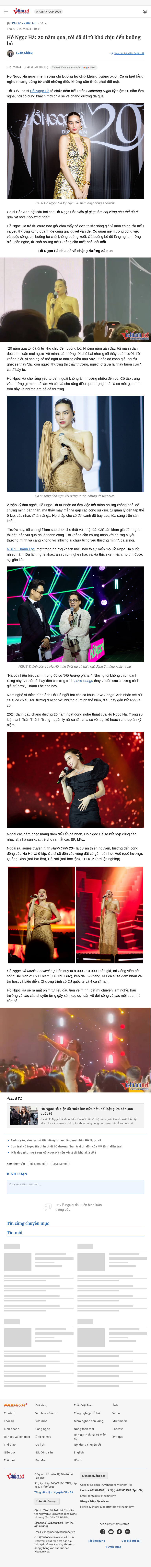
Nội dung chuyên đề (87, 1444)
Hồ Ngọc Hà (39, 91)
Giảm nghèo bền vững (88, 1421)
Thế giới (9, 1460)
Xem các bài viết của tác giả (129, 53)
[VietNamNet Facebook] (102, 1533)
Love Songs (60, 1164)
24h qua (117, 1437)
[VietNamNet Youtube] (111, 1533)
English (79, 1452)
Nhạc (44, 23)
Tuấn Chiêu (24, 53)
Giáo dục (10, 1452)
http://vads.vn (99, 1501)
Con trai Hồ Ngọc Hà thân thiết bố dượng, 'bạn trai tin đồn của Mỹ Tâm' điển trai (66, 1146)
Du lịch (40, 1444)
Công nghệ (42, 1429)
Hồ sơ (77, 1460)
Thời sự (9, 1421)
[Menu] (6, 11)
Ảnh (115, 1405)
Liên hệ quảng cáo (94, 1475)
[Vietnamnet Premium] (16, 1407)
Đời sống (41, 1405)
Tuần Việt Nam (83, 1405)
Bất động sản (44, 1452)
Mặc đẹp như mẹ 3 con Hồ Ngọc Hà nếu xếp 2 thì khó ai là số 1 (53, 1152)
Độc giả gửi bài (131, 1540)
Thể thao (10, 1444)
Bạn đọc (40, 1460)
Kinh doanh (11, 1429)
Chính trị (10, 1413)
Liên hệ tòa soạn (46, 1501)
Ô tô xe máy (43, 1437)
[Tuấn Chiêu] (10, 53)
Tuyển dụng (113, 1547)
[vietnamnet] (21, 14)
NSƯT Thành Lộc (21, 549)
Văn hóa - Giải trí (24, 23)
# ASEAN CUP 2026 (48, 11)
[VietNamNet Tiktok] (119, 1533)
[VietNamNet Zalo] (127, 1533)
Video (116, 1413)
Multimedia (120, 1421)
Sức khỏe (41, 1421)
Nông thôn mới (84, 1429)
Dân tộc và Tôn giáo (17, 1437)
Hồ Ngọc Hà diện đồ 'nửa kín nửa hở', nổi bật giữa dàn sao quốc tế (87, 1111)
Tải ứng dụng (96, 1540)
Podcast (117, 1429)
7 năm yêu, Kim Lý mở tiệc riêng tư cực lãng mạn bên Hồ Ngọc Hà (56, 1140)
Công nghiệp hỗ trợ (87, 1413)
